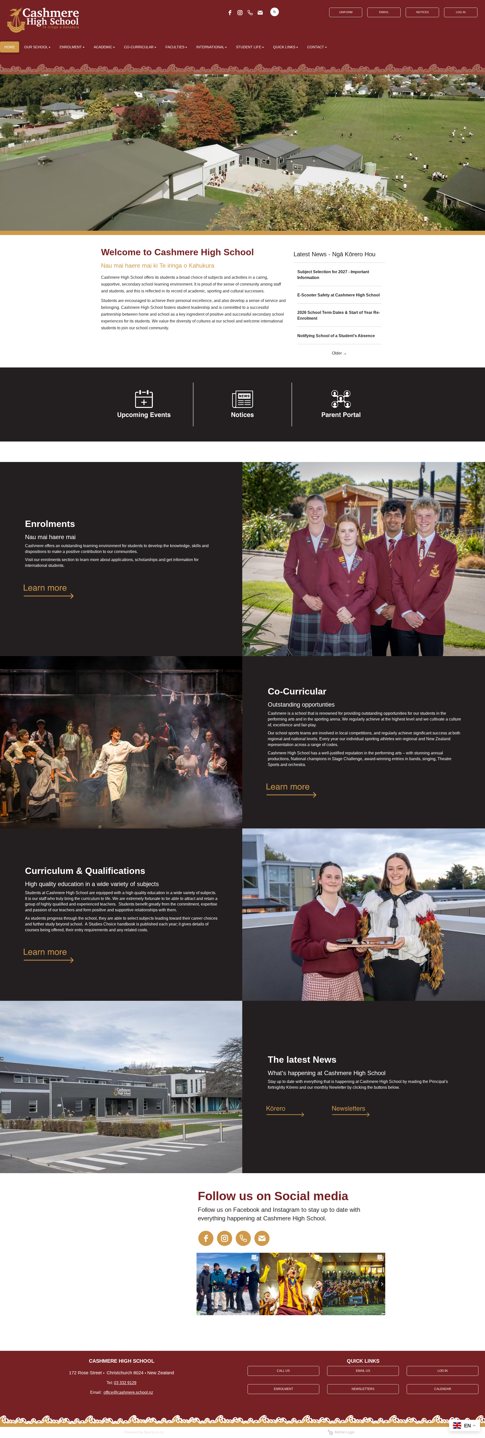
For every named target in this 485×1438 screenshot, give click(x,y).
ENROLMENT (283, 1389)
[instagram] (240, 13)
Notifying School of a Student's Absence (336, 336)
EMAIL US (363, 1371)
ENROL (384, 12)
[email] (260, 13)
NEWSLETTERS (363, 1389)
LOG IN (461, 12)
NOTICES (422, 12)
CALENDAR (442, 1389)
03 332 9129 (125, 1383)
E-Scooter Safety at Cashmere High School (338, 295)
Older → (339, 353)
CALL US (283, 1371)
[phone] (250, 13)
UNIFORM (345, 12)
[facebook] (230, 13)
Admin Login (344, 1432)
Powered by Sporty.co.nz (144, 1432)
